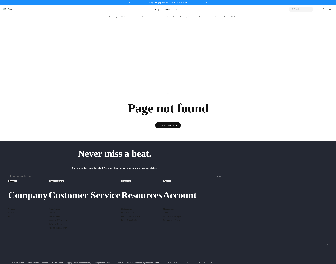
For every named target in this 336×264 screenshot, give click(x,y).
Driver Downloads (129, 220)
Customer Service (56, 181)
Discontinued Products (130, 216)
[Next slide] (206, 2)
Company (12, 181)
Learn (178, 9)
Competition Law (102, 263)
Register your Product (172, 220)
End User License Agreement (139, 263)
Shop (157, 9)
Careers (11, 212)
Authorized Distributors (58, 220)
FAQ (10, 216)
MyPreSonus (126, 209)
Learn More (182, 2)
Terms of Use (33, 263)
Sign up (218, 176)
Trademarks (117, 263)
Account (167, 181)
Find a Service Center (58, 228)
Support (167, 9)
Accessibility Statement (52, 263)
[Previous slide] (129, 2)
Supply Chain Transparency (78, 263)
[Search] (292, 9)
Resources (126, 181)
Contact (11, 209)
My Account (168, 209)
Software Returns (56, 224)
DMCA (158, 263)
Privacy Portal (17, 263)
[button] (330, 9)
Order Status (168, 212)
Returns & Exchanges (172, 216)
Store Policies (54, 209)
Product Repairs (127, 212)
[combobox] (301, 9)
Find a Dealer (54, 216)
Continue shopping (168, 125)
